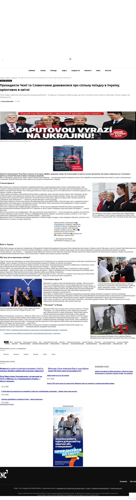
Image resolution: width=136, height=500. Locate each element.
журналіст (62, 342)
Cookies (88, 488)
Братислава (18, 342)
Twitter (53, 354)
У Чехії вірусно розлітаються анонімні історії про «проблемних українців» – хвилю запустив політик (39, 391)
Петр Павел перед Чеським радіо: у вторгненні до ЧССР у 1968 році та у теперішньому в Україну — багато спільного (21, 378)
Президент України (25, 343)
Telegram (35, 354)
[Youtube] (21, 354)
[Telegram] (58, 59)
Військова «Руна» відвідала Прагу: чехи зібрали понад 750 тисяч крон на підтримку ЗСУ (68, 369)
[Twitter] (49, 354)
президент (15, 343)
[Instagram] (54, 59)
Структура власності (116, 488)
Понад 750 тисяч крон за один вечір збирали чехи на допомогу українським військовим (80, 383)
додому (2, 78)
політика (7, 343)
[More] (43, 106)
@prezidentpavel (59, 224)
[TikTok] (62, 59)
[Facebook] (51, 59)
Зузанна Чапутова (87, 342)
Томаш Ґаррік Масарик (77, 343)
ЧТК (126, 343)
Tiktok (45, 354)
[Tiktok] (41, 354)
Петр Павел (98, 342)
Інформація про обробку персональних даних (71, 488)
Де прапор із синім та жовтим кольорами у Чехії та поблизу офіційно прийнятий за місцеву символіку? (22, 369)
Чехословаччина (118, 343)
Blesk (11, 342)
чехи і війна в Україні (105, 343)
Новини (7, 78)
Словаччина (65, 343)
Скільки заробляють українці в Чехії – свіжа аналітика (22, 399)
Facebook (53, 199)
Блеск (3, 261)
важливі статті (102, 366)
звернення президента (73, 342)
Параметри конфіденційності (100, 488)
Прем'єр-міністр (55, 343)
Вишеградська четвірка (30, 342)
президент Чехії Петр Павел (40, 343)
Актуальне (14, 78)
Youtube (26, 354)
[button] (70, 59)
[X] (66, 59)
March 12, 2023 (70, 240)
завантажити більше (7, 404)
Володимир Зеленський (50, 342)
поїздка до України (122, 342)
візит (40, 342)
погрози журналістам (109, 342)
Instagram (16, 354)
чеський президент (91, 343)
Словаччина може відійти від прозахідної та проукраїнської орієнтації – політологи (39, 330)
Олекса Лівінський (7, 101)
